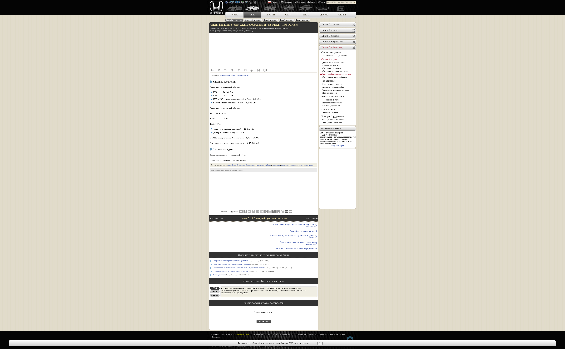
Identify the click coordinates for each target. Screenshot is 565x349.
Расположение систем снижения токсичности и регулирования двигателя (252, 268)
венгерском (309, 165)
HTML (214, 292)
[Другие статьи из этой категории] (245, 70)
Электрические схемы (332, 122)
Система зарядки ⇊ (244, 75)
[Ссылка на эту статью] (252, 70)
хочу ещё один (337, 146)
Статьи (342, 14)
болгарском (241, 165)
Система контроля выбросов (334, 77)
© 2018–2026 (223, 334)
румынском (285, 165)
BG (268, 334)
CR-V (288, 14)
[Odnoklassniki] (253, 211)
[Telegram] (262, 211)
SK (289, 334)
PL (286, 334)
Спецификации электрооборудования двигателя (241, 261)
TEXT (215, 288)
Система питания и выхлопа (335, 71)
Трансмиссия (327, 81)
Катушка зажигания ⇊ (227, 75)
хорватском (276, 165)
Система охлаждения (331, 68)
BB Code (215, 295)
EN (265, 334)
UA (274, 334)
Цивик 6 (270, 20)
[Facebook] (245, 211)
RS (277, 334)
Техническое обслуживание (334, 55)
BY (271, 334)
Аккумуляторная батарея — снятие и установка (298, 243)
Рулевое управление (331, 106)
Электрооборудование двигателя (336, 74)
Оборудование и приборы (333, 119)
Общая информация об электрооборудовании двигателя (294, 225)
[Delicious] (282, 211)
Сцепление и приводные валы (335, 90)
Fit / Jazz (270, 14)
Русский (275, 2)
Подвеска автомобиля (332, 103)
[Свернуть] (354, 47)
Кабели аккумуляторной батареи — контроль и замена (293, 236)
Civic (252, 14)
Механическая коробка (332, 84)
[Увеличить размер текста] (232, 70)
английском (232, 165)
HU (292, 334)
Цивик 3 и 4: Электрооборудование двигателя (264, 218)
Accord (234, 14)
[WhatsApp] (270, 211)
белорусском (250, 165)
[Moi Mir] (257, 211)
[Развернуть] (354, 24)
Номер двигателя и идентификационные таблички (241, 264)
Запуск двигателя (233, 275)
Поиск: (322, 2)
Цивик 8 (302, 20)
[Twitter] (249, 211)
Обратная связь (301, 334)
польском (293, 165)
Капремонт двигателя (331, 65)
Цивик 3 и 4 (234, 20)
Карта (312, 2)
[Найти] (354, 2)
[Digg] (286, 211)
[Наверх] (350, 338)
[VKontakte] (241, 211)
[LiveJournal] (274, 211)
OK (320, 343)
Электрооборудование (332, 116)
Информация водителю (318, 334)
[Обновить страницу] (219, 70)
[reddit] (290, 211)
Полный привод (329, 93)
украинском (260, 165)
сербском (268, 165)
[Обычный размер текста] (238, 70)
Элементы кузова (330, 113)
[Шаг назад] (212, 70)
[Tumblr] (278, 211)
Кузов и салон (328, 109)
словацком (301, 165)
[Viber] (266, 211)
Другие (324, 14)
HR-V (306, 14)
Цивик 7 (286, 20)
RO (283, 334)
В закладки (288, 2)
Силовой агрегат (329, 59)
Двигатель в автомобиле (333, 62)
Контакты (301, 2)
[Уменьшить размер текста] (225, 70)
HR (280, 334)
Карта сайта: (258, 334)
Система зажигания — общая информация (295, 248)
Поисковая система (337, 334)
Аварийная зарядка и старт (303, 231)
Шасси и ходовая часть (332, 96)
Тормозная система (330, 100)
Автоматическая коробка (333, 87)
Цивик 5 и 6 (253, 20)
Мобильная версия (243, 334)
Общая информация (331, 52)
